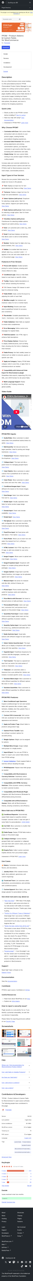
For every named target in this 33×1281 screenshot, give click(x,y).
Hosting (4, 1218)
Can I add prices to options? (10, 1082)
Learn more (24, 123)
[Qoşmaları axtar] (19, 19)
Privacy (4, 1221)
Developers (5, 1233)
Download (6, 47)
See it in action (21, 115)
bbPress (5, 1247)
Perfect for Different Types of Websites (17, 913)
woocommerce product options (23, 1152)
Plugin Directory (6, 7)
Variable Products (26, 1145)
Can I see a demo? (7, 1088)
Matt (4, 1244)
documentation (12, 981)
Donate (20, 1233)
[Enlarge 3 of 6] (13, 1041)
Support (4, 1230)
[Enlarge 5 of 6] (13, 1050)
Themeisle (7, 43)
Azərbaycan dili (10, 1258)
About (3, 1212)
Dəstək (5, 71)
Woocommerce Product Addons (23, 1148)
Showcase (20, 1212)
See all (29, 1185)
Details (5, 54)
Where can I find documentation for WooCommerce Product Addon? (13, 1066)
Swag (20, 1236)
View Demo (27, 188)
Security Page (10, 1021)
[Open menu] (30, 2)
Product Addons (27, 1142)
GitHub (27, 990)
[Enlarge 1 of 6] (13, 1031)
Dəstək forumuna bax (8, 1202)
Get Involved (21, 1227)
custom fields (17, 1142)
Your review (5, 1185)
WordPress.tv (7, 1236)
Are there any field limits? (9, 1077)
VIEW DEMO (26, 822)
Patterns (20, 1221)
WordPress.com (7, 1241)
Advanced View (7, 1157)
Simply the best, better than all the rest (17, 926)
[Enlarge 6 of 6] (29, 1050)
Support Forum (6, 972)
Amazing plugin (9, 951)
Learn (3, 1227)
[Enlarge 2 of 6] (29, 1031)
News (3, 1215)
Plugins (19, 1218)
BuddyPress (6, 1250)
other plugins (16, 1001)
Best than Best (9, 901)
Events (19, 1230)
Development (7, 67)
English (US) (28, 1138)
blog (28, 999)
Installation (6, 63)
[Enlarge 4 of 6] (29, 1041)
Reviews (6, 58)
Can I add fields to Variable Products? (13, 1072)
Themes (19, 1215)
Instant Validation (10, 761)
